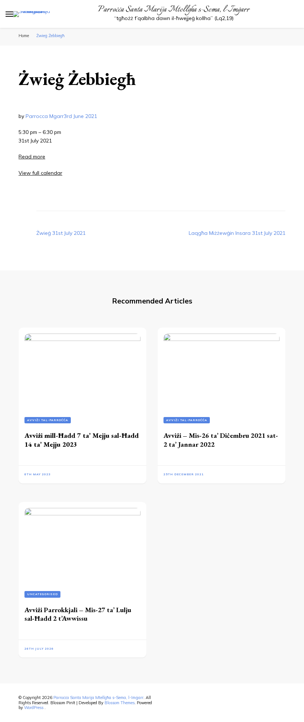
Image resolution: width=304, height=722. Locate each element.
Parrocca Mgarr (45, 116)
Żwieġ (61, 233)
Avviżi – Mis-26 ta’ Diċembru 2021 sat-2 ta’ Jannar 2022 (220, 440)
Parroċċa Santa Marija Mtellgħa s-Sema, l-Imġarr (174, 9)
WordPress (33, 707)
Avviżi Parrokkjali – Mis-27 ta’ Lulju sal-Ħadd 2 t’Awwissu (77, 614)
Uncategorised (42, 594)
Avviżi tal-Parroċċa (47, 420)
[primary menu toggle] (9, 14)
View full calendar (40, 173)
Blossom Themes (120, 702)
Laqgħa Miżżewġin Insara (237, 233)
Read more (32, 156)
